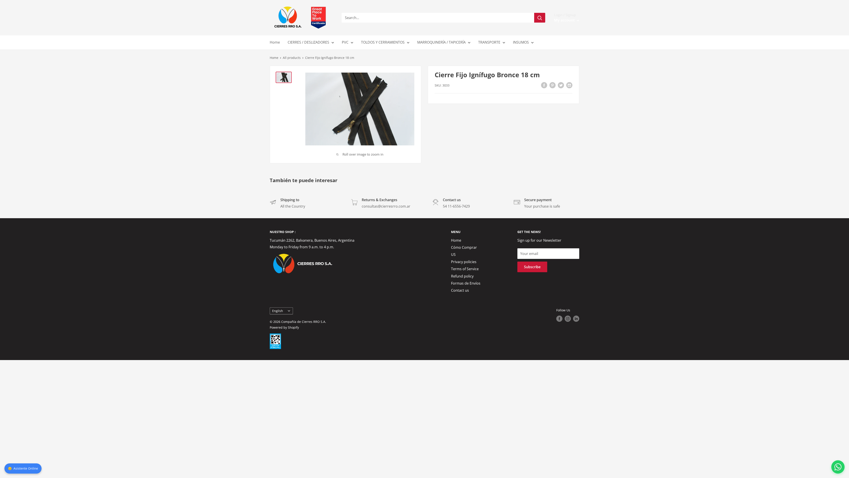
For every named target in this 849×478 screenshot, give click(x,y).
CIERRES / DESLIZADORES (308, 42)
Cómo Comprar (464, 247)
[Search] (539, 18)
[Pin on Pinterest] (552, 85)
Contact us (460, 290)
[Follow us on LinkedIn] (576, 319)
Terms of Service (465, 268)
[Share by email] (569, 85)
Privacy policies (463, 261)
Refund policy (462, 276)
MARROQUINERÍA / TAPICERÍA (441, 42)
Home (275, 42)
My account (565, 20)
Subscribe (532, 266)
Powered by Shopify (284, 327)
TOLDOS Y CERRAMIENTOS (383, 42)
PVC (345, 42)
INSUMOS (521, 42)
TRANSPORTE (489, 42)
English (277, 311)
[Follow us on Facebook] (559, 319)
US (453, 254)
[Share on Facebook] (544, 85)
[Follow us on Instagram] (568, 319)
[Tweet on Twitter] (561, 85)
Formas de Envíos (465, 283)
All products (292, 58)
